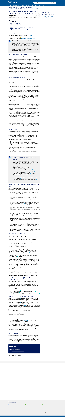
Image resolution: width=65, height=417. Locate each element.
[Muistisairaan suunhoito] (19, 292)
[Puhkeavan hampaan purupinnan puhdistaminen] (36, 264)
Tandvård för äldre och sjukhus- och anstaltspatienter (20, 29)
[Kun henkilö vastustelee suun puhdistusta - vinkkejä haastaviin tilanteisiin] (39, 293)
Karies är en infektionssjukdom (15, 23)
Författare (11, 32)
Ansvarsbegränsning (13, 33)
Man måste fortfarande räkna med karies (17, 30)
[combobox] (44, 3)
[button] (9, 21)
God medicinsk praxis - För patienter (26, 7)
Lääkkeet (27, 5)
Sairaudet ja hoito (15, 5)
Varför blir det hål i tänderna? (15, 24)
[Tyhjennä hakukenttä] (53, 3)
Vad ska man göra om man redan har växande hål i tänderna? (21, 27)
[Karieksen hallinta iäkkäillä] (20, 290)
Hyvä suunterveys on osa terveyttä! (17, 351)
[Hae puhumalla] (52, 3)
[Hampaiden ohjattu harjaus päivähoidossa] (17, 256)
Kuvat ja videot (42, 5)
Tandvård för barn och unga (15, 28)
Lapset (32, 5)
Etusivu (9, 5)
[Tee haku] (55, 3)
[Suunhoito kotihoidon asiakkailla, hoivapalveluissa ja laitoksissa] (35, 291)
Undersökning (12, 25)
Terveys (22, 5)
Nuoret (36, 5)
